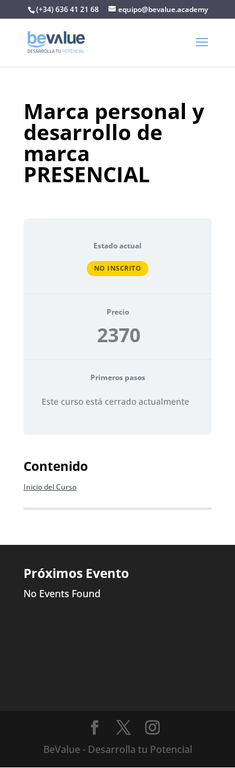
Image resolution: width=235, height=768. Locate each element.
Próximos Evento (76, 573)
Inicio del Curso (50, 487)
